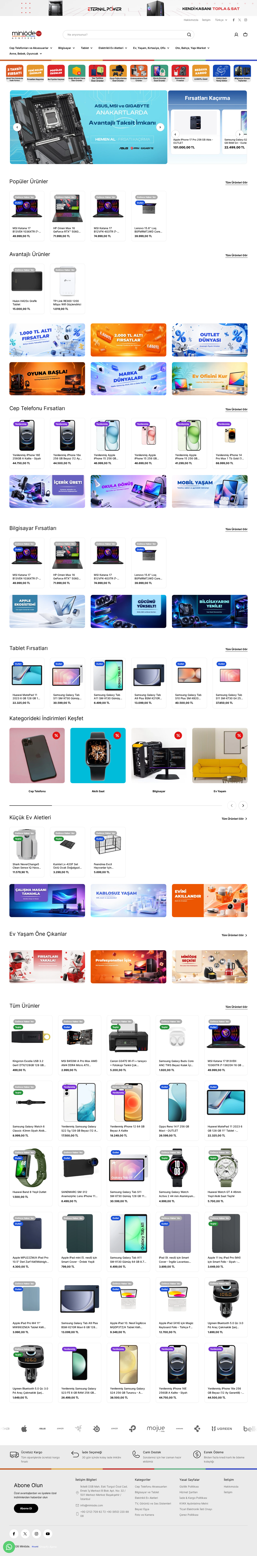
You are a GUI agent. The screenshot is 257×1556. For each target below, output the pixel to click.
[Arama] (189, 34)
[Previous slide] (231, 805)
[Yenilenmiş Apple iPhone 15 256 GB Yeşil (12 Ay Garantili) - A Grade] (189, 435)
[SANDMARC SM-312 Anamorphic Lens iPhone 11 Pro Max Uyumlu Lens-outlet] (79, 1167)
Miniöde (24, 1546)
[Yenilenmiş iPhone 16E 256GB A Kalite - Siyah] (26, 435)
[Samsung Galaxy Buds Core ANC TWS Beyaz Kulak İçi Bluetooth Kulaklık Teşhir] (177, 1036)
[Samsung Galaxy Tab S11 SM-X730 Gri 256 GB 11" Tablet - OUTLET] (230, 675)
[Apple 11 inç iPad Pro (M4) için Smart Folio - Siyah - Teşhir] (226, 1233)
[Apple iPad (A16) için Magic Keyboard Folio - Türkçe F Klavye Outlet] (177, 1298)
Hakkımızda (191, 19)
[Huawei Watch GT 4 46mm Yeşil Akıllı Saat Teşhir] (226, 1167)
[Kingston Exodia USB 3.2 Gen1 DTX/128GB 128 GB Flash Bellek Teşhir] (30, 1036)
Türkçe (219, 20)
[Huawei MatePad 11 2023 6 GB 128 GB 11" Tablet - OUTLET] (26, 675)
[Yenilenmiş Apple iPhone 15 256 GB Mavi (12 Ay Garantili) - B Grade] (108, 435)
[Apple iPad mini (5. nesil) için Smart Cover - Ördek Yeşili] (79, 1233)
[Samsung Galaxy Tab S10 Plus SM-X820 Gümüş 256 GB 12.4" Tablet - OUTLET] (189, 675)
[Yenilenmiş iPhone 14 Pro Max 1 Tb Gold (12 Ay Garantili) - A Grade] (230, 435)
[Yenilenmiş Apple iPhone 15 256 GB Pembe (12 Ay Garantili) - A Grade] (148, 435)
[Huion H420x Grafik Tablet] (26, 281)
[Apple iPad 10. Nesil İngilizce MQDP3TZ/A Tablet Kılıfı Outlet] (128, 1298)
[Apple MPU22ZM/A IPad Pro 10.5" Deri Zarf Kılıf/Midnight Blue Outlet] (30, 1233)
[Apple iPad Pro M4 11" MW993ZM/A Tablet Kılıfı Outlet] (30, 1298)
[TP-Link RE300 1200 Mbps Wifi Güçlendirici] (67, 281)
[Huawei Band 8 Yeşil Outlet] (30, 1167)
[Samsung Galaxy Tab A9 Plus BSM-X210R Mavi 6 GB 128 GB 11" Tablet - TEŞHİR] (148, 675)
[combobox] (128, 34)
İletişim (206, 19)
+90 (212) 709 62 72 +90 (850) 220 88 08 (104, 1513)
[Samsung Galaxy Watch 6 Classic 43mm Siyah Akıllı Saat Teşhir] (30, 1102)
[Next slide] (243, 805)
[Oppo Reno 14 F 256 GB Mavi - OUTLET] (177, 1102)
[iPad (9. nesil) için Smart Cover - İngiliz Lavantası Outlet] (177, 1233)
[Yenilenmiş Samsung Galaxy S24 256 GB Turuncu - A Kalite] (128, 1364)
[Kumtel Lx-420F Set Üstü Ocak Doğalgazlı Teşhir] (67, 844)
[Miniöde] (47, 340)
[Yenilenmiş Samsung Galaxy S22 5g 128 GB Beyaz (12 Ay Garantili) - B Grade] (79, 1102)
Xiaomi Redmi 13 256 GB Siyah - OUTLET (223, 141)
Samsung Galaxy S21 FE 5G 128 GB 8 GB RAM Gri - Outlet (175, 141)
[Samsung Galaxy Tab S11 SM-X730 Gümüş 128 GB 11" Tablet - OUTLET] (67, 675)
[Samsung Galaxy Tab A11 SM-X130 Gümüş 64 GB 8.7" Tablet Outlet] (108, 675)
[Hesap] (236, 34)
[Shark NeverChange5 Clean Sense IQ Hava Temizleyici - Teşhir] (26, 844)
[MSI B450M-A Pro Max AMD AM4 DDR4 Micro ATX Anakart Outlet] (79, 1036)
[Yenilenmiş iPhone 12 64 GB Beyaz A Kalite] (128, 1102)
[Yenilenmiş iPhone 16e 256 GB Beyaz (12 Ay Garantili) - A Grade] (67, 435)
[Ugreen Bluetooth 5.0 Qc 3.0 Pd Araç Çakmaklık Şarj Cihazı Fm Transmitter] (226, 1298)
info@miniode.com (91, 1505)
